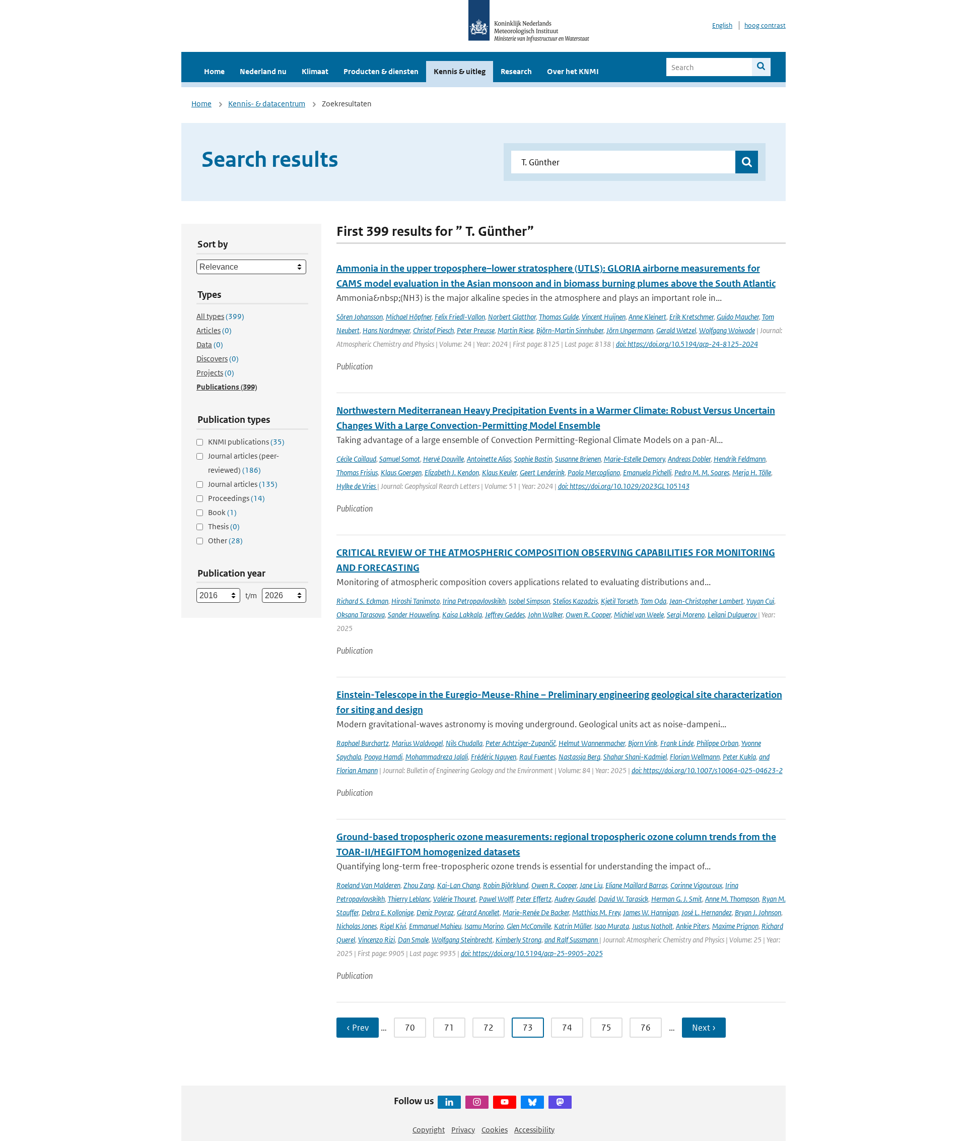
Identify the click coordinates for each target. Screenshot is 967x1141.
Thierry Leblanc (409, 899)
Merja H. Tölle (751, 472)
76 (646, 1027)
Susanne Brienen (578, 459)
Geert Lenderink (542, 472)
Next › (704, 1027)
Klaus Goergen (401, 472)
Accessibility (534, 1129)
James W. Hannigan (650, 912)
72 (489, 1027)
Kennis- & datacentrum (266, 103)
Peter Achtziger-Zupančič (521, 743)
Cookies (494, 1129)
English (722, 25)
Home (214, 71)
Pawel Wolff (496, 899)
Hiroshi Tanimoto (415, 601)
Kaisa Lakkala (462, 614)
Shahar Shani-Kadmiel (635, 757)
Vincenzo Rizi (376, 939)
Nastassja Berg (579, 757)
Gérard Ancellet (478, 912)
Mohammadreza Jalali (436, 757)
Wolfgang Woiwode (727, 330)
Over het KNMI (573, 71)
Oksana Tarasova (360, 614)
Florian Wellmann (695, 757)
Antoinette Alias (489, 459)
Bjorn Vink (642, 743)
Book (222, 512)
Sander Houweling (413, 614)
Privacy (463, 1129)
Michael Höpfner (409, 317)
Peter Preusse (476, 330)
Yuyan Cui (760, 601)
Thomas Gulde (559, 317)
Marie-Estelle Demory (634, 459)
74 (567, 1027)
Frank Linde (677, 743)
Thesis (224, 526)
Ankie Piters (692, 926)
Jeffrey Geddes (505, 614)
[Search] (761, 67)
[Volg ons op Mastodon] (560, 1102)
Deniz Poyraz (435, 912)
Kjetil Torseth (619, 601)
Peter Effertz (533, 899)
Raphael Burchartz (362, 743)
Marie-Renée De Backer (536, 912)
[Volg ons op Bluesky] (532, 1102)
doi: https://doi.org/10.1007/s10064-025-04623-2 (707, 770)
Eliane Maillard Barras (636, 885)
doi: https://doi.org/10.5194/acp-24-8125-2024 (687, 344)
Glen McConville (529, 926)
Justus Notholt (652, 926)
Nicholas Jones (356, 926)
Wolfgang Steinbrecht (462, 939)
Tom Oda (653, 601)
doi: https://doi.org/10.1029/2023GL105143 (623, 486)
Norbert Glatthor (512, 317)
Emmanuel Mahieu (435, 926)
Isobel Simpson (529, 601)
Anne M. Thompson (732, 899)
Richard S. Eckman (362, 601)
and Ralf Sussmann (571, 939)
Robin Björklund (505, 885)
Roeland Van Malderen (368, 885)
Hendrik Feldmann (740, 459)
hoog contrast (765, 25)
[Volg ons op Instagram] (477, 1102)
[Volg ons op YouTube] (504, 1102)
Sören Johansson (359, 317)
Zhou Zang (418, 885)
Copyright (428, 1129)
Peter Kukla (739, 757)
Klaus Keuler (499, 472)
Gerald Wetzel (676, 330)
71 (449, 1027)
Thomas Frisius (357, 472)
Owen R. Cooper (588, 614)
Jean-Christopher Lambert (706, 601)
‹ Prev (358, 1027)
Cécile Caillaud (356, 459)
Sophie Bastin (533, 459)
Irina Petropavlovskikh (474, 601)
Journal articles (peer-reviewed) (243, 463)
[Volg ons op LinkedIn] (449, 1102)
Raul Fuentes (537, 757)
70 (410, 1027)
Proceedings (236, 498)
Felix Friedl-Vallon (460, 317)
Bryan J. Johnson (758, 912)
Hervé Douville (443, 459)
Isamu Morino (484, 926)
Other (225, 540)
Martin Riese (515, 330)
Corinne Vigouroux (696, 885)
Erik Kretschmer (691, 317)
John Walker (545, 614)
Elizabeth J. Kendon (452, 472)
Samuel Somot (399, 459)
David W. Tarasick (623, 899)
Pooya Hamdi (383, 757)
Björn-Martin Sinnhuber (569, 330)
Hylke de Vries (356, 486)
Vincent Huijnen (604, 317)
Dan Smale (413, 939)
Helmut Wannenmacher (592, 743)
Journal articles (243, 484)
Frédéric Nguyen (493, 757)
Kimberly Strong (518, 939)
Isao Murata (611, 926)
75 (606, 1027)
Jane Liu (591, 885)
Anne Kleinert (647, 317)
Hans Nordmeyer (386, 330)
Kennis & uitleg (460, 71)
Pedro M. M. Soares (701, 472)
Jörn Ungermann (629, 330)
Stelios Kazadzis (575, 601)
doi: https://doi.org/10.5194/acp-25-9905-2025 (532, 953)
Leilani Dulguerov (733, 614)
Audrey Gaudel (575, 899)
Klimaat (315, 71)
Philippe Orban (717, 743)
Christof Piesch (433, 330)
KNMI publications (246, 442)
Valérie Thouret (454, 899)
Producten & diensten (381, 71)
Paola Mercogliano (594, 472)
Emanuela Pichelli (647, 472)
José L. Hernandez (706, 912)
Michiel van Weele (639, 614)
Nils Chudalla (464, 743)
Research (516, 71)
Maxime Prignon (735, 926)
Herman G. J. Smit (676, 899)
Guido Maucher (738, 317)
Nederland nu (263, 71)
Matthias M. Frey (596, 912)
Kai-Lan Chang (458, 885)
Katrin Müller (572, 926)
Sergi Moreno (686, 614)
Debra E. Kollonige (387, 912)
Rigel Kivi (393, 926)
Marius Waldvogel (417, 743)
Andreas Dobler (689, 459)
